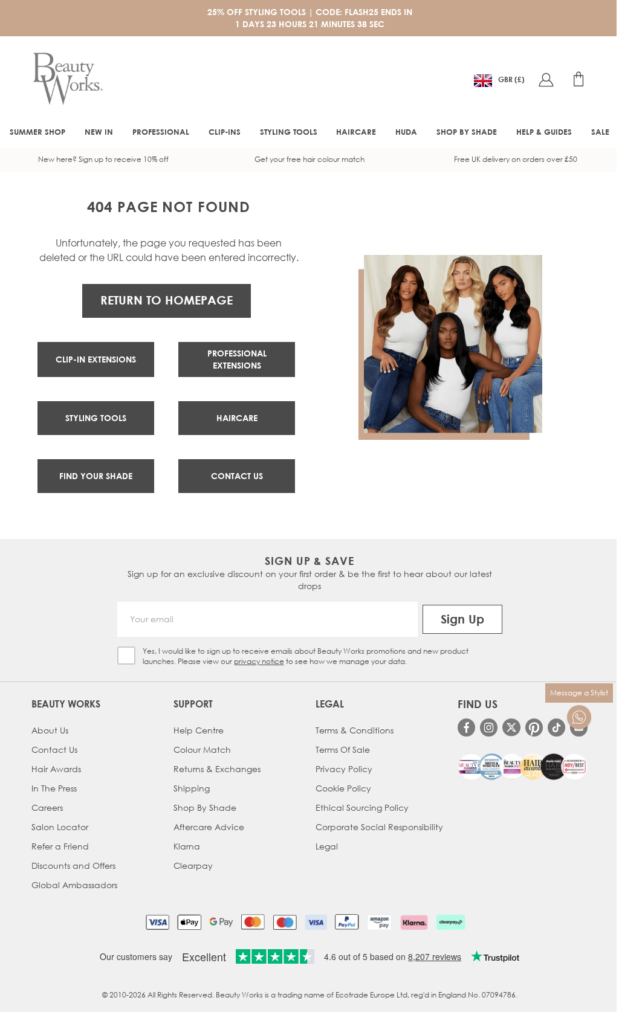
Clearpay (193, 865)
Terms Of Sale (343, 749)
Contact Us (54, 749)
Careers (47, 807)
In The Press (54, 788)
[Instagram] (488, 727)
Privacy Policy (344, 769)
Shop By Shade (204, 807)
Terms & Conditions (355, 730)
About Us (49, 730)
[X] (511, 727)
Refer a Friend (60, 846)
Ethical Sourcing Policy (362, 807)
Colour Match (202, 749)
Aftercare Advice (208, 827)
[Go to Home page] (67, 79)
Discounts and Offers (73, 865)
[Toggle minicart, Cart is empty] (578, 79)
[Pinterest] (534, 727)
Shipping (191, 788)
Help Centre (198, 730)
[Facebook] (466, 727)
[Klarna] (414, 922)
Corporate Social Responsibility (379, 827)
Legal (327, 846)
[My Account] (545, 79)
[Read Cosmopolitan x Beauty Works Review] (523, 766)
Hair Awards (56, 769)
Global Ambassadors (74, 885)
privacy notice (259, 661)
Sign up (462, 619)
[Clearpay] (450, 922)
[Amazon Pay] (379, 922)
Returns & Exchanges (217, 769)
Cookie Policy (343, 788)
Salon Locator (59, 827)
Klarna (186, 846)
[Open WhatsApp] (579, 717)
